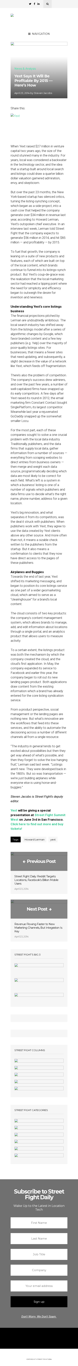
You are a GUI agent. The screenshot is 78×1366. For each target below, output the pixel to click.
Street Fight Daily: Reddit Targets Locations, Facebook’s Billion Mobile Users (36, 880)
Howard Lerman (34, 839)
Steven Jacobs (43, 93)
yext (53, 839)
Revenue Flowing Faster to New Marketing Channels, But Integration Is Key (38, 927)
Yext (14, 810)
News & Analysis (25, 68)
